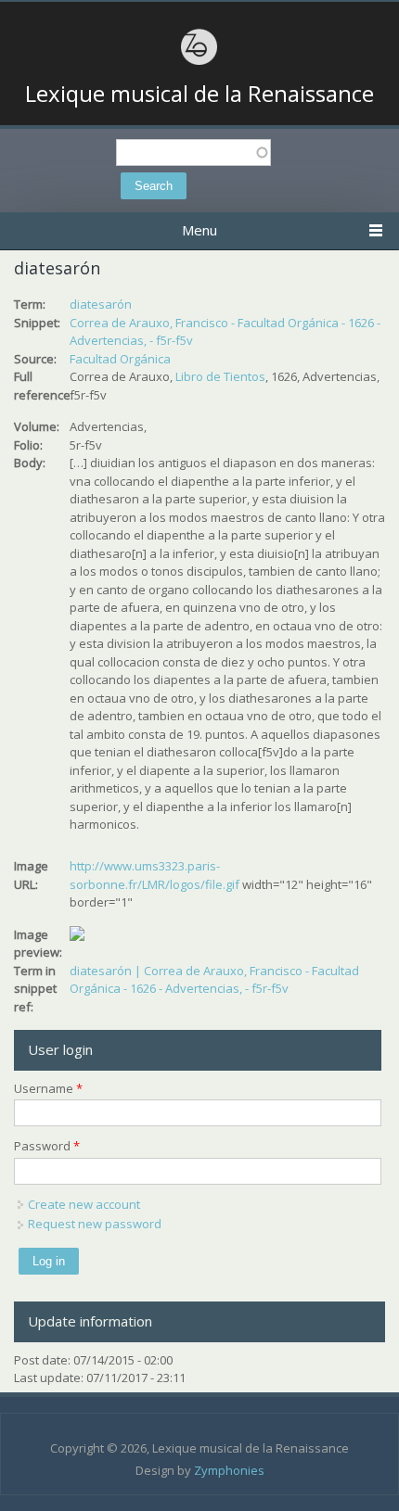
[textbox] (193, 152)
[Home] (199, 62)
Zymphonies (229, 1470)
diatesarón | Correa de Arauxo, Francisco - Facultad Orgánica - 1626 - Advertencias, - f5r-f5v (214, 979)
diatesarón (101, 304)
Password (47, 1145)
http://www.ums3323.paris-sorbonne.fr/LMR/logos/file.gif (154, 875)
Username (48, 1088)
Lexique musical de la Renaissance (199, 93)
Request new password (94, 1223)
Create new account (84, 1204)
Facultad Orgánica (120, 358)
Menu (199, 230)
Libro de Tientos (220, 376)
